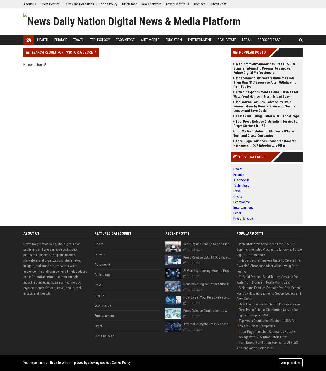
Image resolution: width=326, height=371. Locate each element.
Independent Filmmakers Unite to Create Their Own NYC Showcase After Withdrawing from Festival (264, 82)
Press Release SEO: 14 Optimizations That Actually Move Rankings (207, 257)
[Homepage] (28, 40)
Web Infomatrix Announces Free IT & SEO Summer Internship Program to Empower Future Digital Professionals (264, 68)
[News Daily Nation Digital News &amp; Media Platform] (132, 21)
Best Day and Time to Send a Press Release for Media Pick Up (207, 244)
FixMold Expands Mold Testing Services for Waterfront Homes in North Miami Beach (265, 94)
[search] (301, 40)
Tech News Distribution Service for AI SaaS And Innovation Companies (267, 345)
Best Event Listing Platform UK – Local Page (267, 116)
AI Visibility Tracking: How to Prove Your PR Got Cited (207, 271)
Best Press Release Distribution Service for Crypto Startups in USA (266, 124)
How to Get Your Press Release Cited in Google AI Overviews (207, 297)
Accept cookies (290, 363)
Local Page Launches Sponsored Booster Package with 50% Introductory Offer (264, 143)
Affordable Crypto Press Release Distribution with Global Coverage (207, 324)
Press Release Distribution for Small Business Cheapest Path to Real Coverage (207, 311)
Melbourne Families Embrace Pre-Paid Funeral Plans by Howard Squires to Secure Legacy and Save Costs (264, 106)
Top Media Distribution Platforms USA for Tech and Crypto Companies (264, 133)
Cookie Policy (121, 363)
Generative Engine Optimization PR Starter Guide (207, 284)
